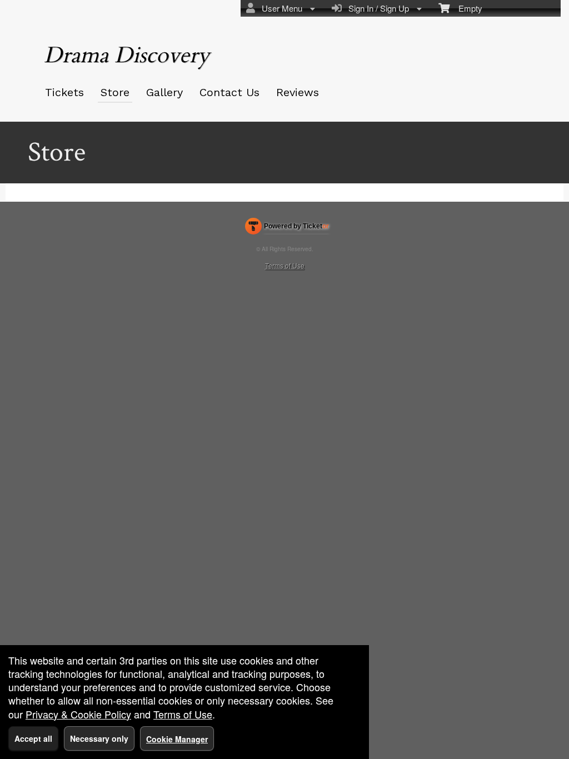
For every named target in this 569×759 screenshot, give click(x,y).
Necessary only (99, 738)
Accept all (33, 738)
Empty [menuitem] (466, 8)
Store (115, 92)
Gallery (164, 92)
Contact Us (229, 92)
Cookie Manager (177, 739)
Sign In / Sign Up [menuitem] (376, 8)
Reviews (297, 92)
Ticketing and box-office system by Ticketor (287, 228)
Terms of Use (285, 265)
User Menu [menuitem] (280, 8)
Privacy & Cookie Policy (78, 714)
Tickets (64, 92)
